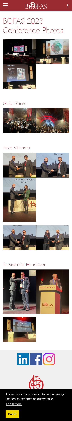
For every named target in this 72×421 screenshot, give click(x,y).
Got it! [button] (12, 414)
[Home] (36, 4)
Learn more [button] (14, 404)
